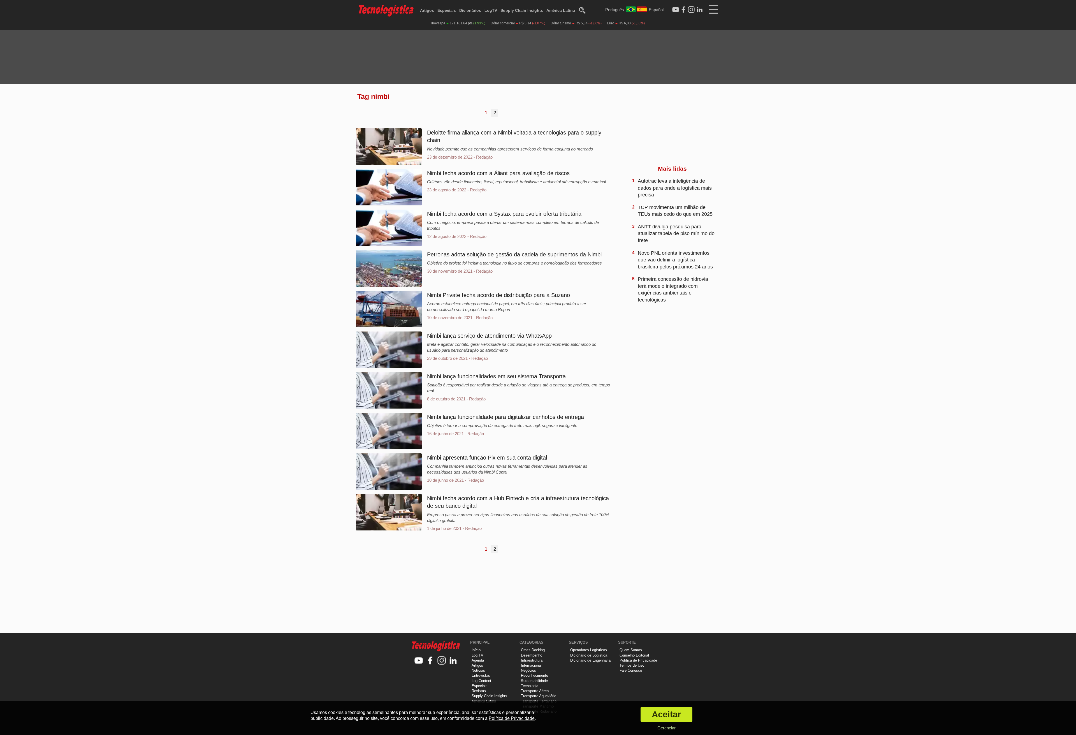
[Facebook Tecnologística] (683, 9)
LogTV (490, 10)
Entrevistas (481, 675)
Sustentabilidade (534, 681)
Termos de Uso (632, 665)
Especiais (446, 10)
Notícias (478, 670)
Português (614, 9)
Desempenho (531, 655)
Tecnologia (529, 686)
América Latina (560, 10)
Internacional (531, 665)
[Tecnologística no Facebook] (430, 661)
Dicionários (470, 10)
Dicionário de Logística (588, 655)
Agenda (478, 660)
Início (476, 650)
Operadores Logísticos (588, 650)
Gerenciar (666, 727)
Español (656, 9)
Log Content (481, 681)
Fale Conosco (631, 670)
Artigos (427, 10)
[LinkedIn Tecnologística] (699, 9)
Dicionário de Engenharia (590, 660)
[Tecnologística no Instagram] (442, 661)
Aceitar (666, 714)
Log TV (477, 655)
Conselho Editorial (634, 655)
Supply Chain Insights (521, 10)
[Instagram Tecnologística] (691, 9)
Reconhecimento (534, 675)
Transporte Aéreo (535, 691)
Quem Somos (631, 650)
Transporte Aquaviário (538, 696)
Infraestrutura (531, 660)
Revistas (479, 691)
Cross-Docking (533, 650)
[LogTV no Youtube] (419, 661)
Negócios (528, 670)
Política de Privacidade (638, 660)
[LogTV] (675, 9)
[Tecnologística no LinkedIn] (453, 661)
